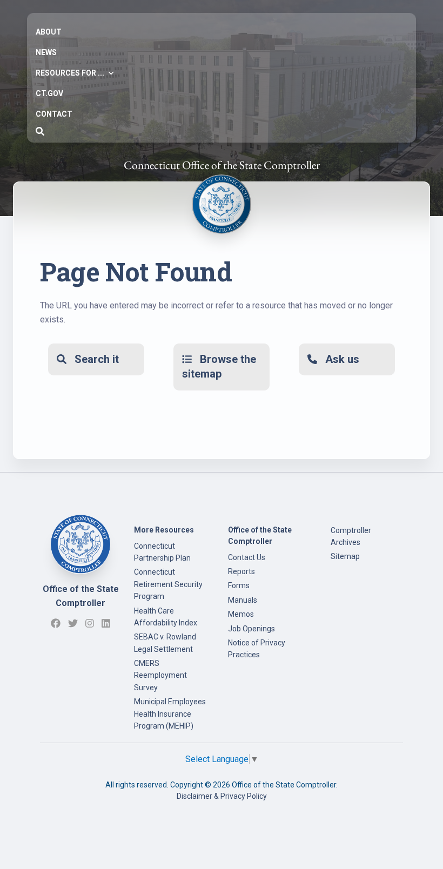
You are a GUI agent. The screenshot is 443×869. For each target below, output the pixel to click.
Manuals (242, 600)
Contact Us (246, 557)
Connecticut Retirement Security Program (168, 584)
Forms (239, 585)
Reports (241, 571)
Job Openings (251, 628)
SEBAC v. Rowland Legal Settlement (165, 642)
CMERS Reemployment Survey (160, 675)
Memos (241, 614)
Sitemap (345, 556)
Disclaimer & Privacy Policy (222, 796)
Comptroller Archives (351, 536)
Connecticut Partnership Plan (162, 552)
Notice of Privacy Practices (256, 648)
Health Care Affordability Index (165, 617)
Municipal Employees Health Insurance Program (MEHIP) (170, 713)
